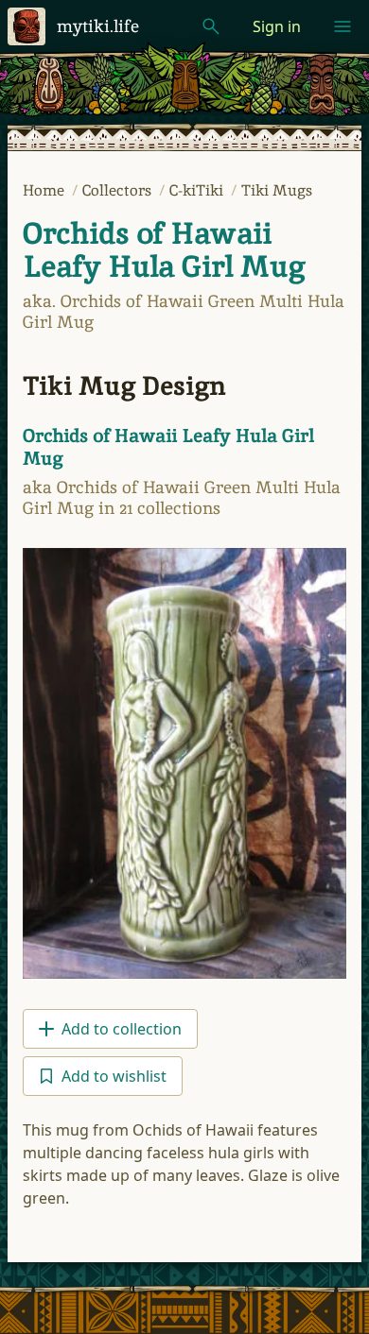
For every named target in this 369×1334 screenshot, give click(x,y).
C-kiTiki (198, 190)
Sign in (277, 26)
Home (45, 190)
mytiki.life (98, 26)
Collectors (118, 190)
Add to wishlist (114, 1076)
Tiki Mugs (276, 190)
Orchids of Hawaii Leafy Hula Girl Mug (164, 250)
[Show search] (211, 26)
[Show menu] (342, 26)
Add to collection (122, 1028)
